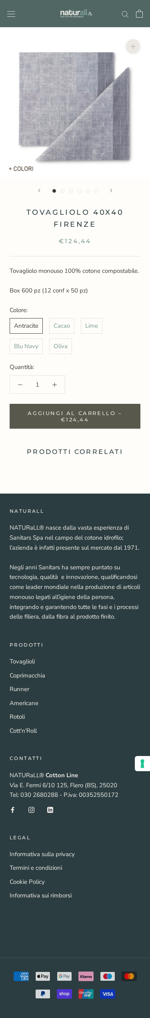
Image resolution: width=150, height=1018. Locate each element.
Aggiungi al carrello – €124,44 (75, 416)
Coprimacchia (27, 675)
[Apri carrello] (139, 14)
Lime (91, 326)
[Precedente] (39, 190)
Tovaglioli (22, 661)
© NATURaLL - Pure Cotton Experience (75, 931)
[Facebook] (13, 809)
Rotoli (17, 717)
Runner (19, 689)
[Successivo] (111, 190)
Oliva (61, 346)
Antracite (26, 326)
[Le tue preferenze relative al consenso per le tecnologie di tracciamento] (142, 763)
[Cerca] (125, 13)
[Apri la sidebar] (11, 13)
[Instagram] (31, 809)
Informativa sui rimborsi (41, 895)
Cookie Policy (27, 882)
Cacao (62, 326)
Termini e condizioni (36, 868)
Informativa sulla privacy (42, 854)
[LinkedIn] (50, 809)
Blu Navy (26, 346)
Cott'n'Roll (23, 731)
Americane (24, 703)
